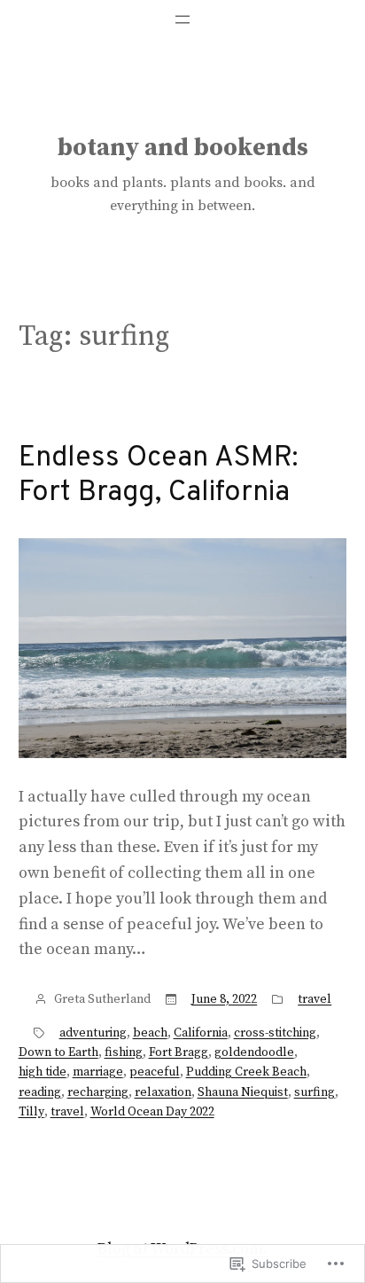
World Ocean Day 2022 (152, 1112)
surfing (314, 1092)
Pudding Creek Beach (246, 1072)
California (201, 1033)
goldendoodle (254, 1052)
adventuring (93, 1033)
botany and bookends (183, 147)
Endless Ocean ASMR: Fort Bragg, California (158, 476)
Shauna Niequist (243, 1092)
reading (40, 1092)
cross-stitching (275, 1033)
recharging (97, 1092)
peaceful (154, 1072)
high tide (42, 1072)
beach (150, 1033)
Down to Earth (58, 1052)
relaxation (163, 1092)
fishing (124, 1052)
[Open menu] (182, 19)
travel (314, 999)
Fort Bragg (178, 1052)
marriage (98, 1072)
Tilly (31, 1112)
